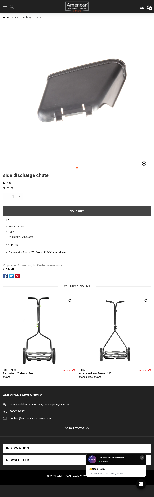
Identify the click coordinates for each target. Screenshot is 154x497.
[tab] (77, 448)
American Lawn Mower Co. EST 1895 (82, 476)
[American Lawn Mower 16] (115, 331)
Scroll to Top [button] (74, 428)
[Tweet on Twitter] (11, 276)
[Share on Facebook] (5, 276)
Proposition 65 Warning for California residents (32, 265)
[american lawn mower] (77, 7)
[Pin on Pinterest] (17, 276)
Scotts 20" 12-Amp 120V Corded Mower (44, 252)
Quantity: (8, 187)
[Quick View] (70, 301)
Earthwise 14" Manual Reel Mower (18, 375)
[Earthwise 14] (39, 331)
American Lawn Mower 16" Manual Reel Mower (95, 375)
